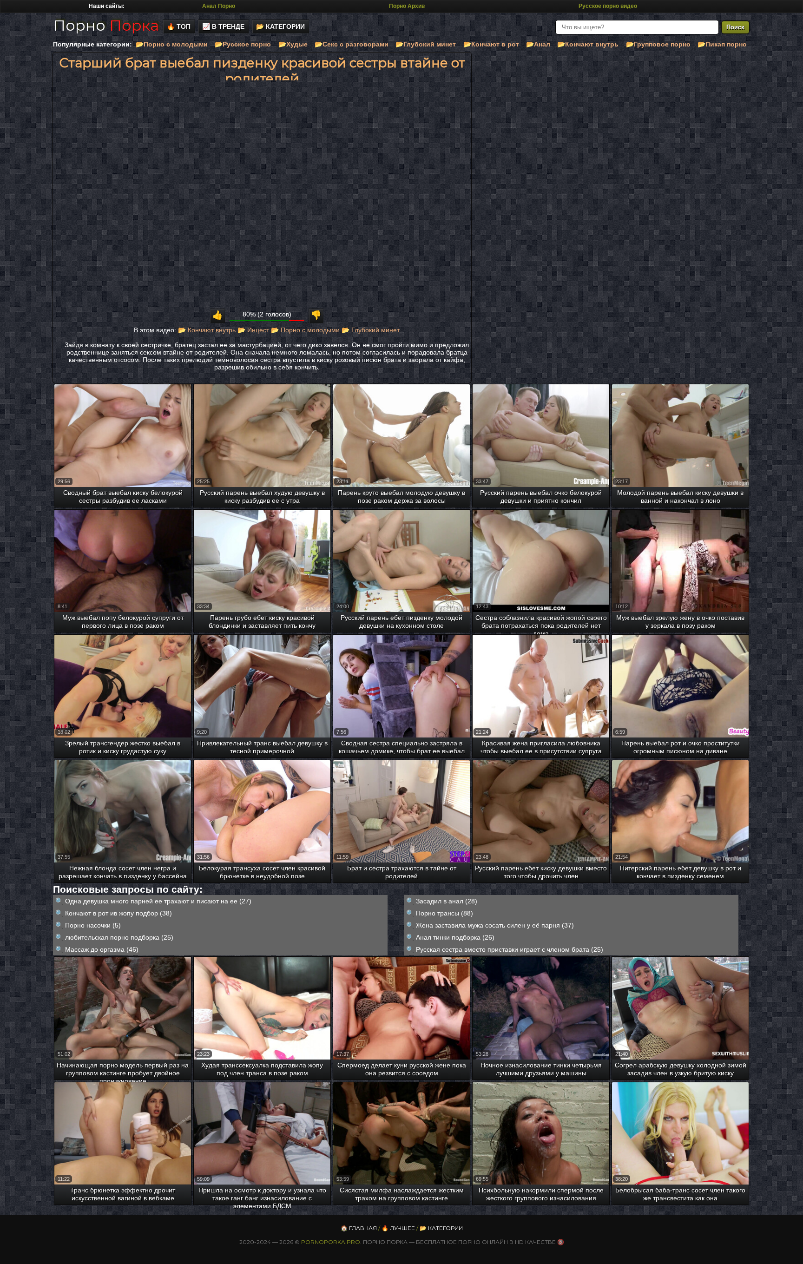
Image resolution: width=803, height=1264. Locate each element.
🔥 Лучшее (398, 1227)
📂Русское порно (243, 44)
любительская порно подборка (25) (119, 937)
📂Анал (538, 44)
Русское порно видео (608, 6)
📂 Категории (280, 26)
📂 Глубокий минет (371, 330)
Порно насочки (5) (93, 925)
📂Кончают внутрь (588, 44)
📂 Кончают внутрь (207, 330)
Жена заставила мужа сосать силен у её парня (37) (495, 925)
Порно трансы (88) (444, 913)
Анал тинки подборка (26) (455, 937)
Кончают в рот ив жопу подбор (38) (118, 913)
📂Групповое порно (658, 44)
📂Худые (293, 44)
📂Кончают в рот (491, 44)
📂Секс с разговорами (351, 44)
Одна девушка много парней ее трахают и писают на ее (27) (158, 901)
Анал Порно (218, 6)
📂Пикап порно (722, 44)
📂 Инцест (253, 330)
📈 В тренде (223, 26)
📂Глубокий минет (425, 44)
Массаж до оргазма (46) (101, 949)
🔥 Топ (179, 26)
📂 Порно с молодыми (305, 330)
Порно (106, 25)
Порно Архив (407, 6)
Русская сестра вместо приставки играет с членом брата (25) (509, 949)
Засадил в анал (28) (446, 901)
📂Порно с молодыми (172, 44)
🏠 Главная (359, 1227)
